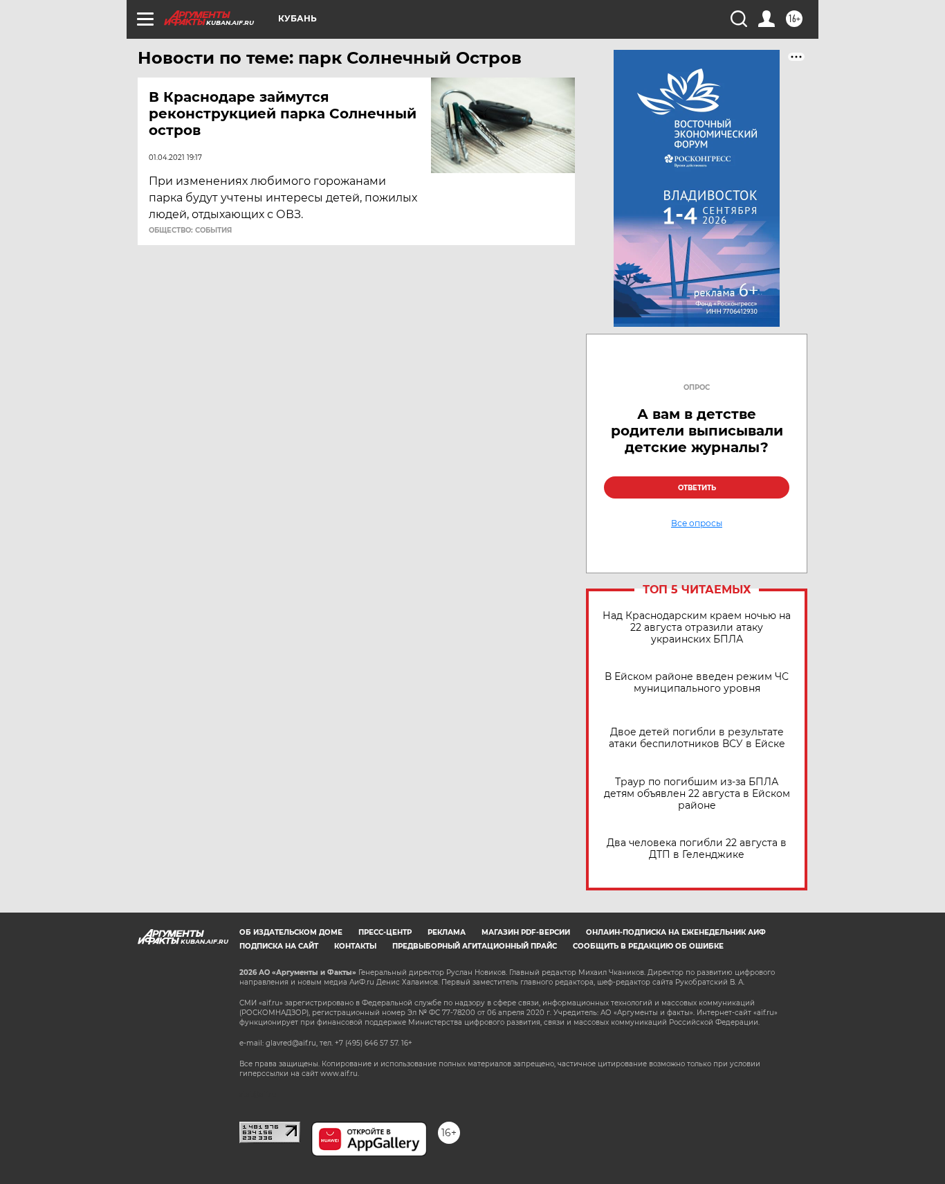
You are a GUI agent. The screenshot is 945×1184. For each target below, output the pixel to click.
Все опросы (696, 523)
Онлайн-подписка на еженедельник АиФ (676, 932)
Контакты (355, 946)
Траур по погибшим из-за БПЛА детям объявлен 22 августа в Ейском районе (697, 793)
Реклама (447, 932)
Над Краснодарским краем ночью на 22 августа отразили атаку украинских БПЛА (697, 627)
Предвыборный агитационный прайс (474, 946)
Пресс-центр (385, 932)
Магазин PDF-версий (525, 932)
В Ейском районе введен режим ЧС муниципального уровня (697, 682)
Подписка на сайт (278, 946)
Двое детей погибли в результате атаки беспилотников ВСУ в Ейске (697, 738)
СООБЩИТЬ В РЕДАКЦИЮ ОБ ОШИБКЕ (648, 946)
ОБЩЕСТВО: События (190, 230)
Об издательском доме (290, 932)
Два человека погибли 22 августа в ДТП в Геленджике (697, 849)
